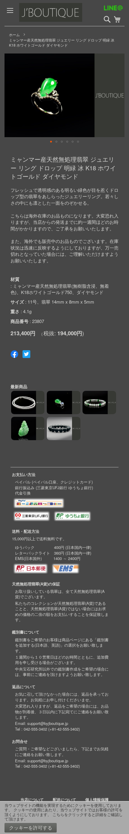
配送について (64, 799)
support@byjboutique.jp (47, 723)
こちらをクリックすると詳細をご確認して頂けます (63, 817)
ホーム (14, 34)
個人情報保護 (97, 799)
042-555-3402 (35, 729)
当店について (32, 799)
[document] (64, 818)
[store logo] (64, 13)
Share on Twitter (26, 354)
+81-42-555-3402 (64, 729)
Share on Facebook (14, 354)
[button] (51, 141)
